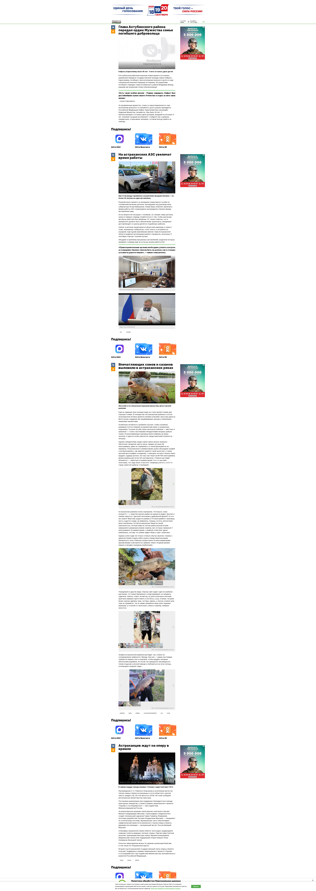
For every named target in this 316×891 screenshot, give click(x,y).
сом (162, 713)
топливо (128, 332)
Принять (196, 886)
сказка (129, 860)
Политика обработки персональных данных (165, 888)
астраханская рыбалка (150, 713)
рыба (130, 713)
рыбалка (122, 713)
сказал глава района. (127, 101)
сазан (168, 713)
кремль (137, 860)
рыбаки (138, 713)
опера (121, 860)
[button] (173, 484)
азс (121, 332)
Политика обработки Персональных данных (156, 881)
